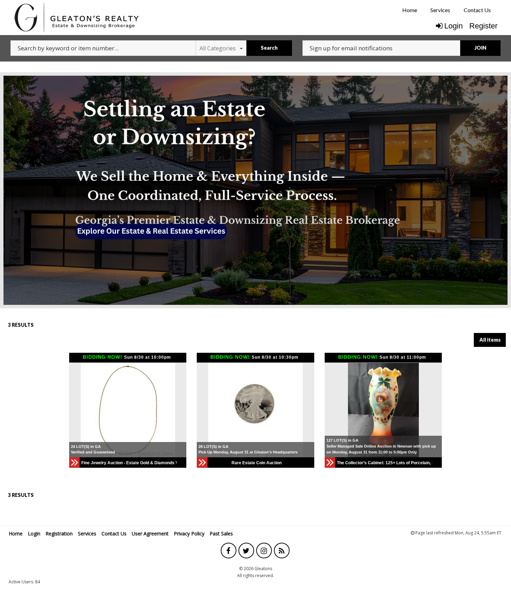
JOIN (480, 48)
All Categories (218, 48)
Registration (59, 533)
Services (440, 10)
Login (453, 26)
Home (409, 10)
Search (269, 48)
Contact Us (477, 10)
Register (483, 26)
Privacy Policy (189, 533)
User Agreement (150, 533)
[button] (75, 410)
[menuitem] (410, 10)
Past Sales (221, 533)
